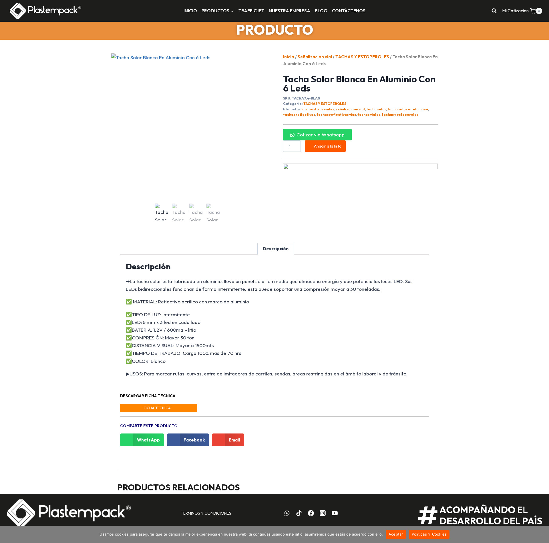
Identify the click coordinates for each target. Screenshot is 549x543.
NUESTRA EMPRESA (289, 10)
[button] (317, 135)
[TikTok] (299, 513)
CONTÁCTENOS (348, 10)
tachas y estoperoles (400, 114)
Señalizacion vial (315, 56)
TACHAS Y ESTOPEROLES (362, 56)
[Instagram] (323, 513)
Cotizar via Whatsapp (321, 135)
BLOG (321, 10)
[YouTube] (335, 513)
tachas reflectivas (299, 114)
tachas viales (368, 114)
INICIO (190, 10)
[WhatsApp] (287, 513)
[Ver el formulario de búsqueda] (494, 11)
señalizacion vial (350, 109)
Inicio (288, 56)
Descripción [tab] (276, 248)
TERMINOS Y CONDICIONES (206, 513)
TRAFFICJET (251, 10)
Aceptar (396, 534)
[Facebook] (311, 513)
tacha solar (376, 109)
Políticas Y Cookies (429, 534)
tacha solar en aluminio (407, 109)
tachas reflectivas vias (336, 114)
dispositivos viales (318, 109)
